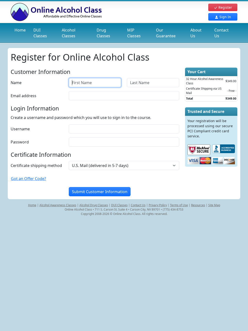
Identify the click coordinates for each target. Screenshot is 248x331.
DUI (40, 33)
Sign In (224, 17)
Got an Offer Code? (28, 178)
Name (16, 82)
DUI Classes (119, 205)
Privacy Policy (158, 205)
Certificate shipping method (36, 165)
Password (20, 142)
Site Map (214, 205)
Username (20, 129)
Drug (103, 33)
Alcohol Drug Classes (93, 205)
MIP (134, 33)
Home (20, 30)
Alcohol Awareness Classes (57, 205)
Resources (198, 205)
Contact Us (221, 33)
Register (224, 7)
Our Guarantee (166, 33)
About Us (196, 33)
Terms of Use (179, 205)
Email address (23, 95)
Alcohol (68, 33)
